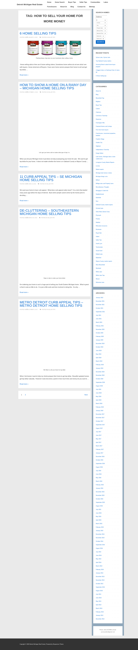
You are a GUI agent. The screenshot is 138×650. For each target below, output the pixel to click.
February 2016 (100, 484)
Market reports (100, 169)
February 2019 (100, 364)
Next (86, 395)
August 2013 (99, 590)
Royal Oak (99, 233)
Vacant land (99, 250)
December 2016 (100, 456)
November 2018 (100, 375)
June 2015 (98, 513)
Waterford (98, 257)
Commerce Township (101, 115)
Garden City (99, 142)
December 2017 (100, 414)
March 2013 (99, 608)
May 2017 (98, 439)
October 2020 (99, 333)
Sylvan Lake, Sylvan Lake (103, 57)
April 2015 (98, 520)
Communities (95, 2)
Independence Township (102, 149)
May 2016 (98, 477)
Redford (98, 222)
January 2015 (99, 530)
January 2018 (99, 410)
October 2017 (99, 421)
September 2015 (100, 502)
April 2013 (98, 604)
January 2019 (99, 368)
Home (49, 2)
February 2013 (100, 612)
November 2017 (100, 417)
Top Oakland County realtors (103, 61)
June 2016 (98, 474)
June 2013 (98, 597)
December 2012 (100, 619)
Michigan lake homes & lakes (104, 173)
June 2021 (98, 318)
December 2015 (100, 491)
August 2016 (99, 467)
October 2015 (99, 499)
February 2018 (100, 407)
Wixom (98, 279)
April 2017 (98, 442)
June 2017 (98, 435)
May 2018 (98, 396)
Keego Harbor (99, 153)
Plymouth (98, 215)
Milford (98, 180)
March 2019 (99, 361)
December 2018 (100, 371)
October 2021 (99, 308)
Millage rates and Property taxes (104, 183)
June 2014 (98, 555)
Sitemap (92, 6)
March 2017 (99, 446)
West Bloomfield (100, 264)
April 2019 (98, 357)
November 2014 (100, 537)
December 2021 (100, 301)
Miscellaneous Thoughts (102, 187)
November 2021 (100, 304)
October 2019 (99, 347)
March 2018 (99, 403)
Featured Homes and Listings (104, 126)
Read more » (24, 75)
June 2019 (98, 350)
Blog (72, 6)
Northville (98, 197)
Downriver (98, 119)
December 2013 (100, 576)
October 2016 (99, 460)
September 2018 (100, 382)
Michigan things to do (101, 176)
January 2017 (99, 453)
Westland (98, 268)
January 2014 (99, 573)
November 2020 (100, 329)
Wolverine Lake (100, 282)
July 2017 (98, 431)
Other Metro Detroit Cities (103, 211)
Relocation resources (101, 226)
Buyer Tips (72, 2)
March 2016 (99, 481)
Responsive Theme (58, 644)
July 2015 (98, 509)
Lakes (106, 2)
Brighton (98, 101)
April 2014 (98, 562)
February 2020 (100, 336)
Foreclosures (52, 6)
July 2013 (98, 594)
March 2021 (99, 322)
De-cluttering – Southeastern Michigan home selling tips (49, 212)
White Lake (99, 271)
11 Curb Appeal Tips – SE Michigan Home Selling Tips (51, 178)
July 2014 (98, 552)
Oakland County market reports (104, 204)
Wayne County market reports (104, 261)
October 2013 (99, 583)
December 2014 (100, 534)
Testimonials (99, 247)
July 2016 (98, 470)
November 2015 (100, 495)
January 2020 (99, 340)
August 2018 (99, 386)
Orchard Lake (99, 208)
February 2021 (100, 326)
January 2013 (99, 615)
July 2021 (98, 315)
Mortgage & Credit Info (102, 190)
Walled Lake (99, 254)
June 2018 (98, 393)
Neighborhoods (100, 194)
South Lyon (99, 243)
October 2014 (99, 541)
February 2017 (100, 449)
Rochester (98, 229)
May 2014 (98, 559)
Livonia (98, 166)
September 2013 (100, 587)
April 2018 (98, 400)
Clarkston (98, 112)
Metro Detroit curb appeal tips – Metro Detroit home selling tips (51, 303)
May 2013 (98, 601)
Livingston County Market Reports (105, 162)
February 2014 (100, 569)
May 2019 (98, 354)
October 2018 (99, 378)
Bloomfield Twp (100, 98)
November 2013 (100, 580)
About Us (63, 6)
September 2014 (100, 544)
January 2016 (99, 488)
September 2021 (100, 311)
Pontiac (98, 219)
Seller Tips (83, 2)
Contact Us (81, 6)
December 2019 (100, 343)
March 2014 (99, 566)
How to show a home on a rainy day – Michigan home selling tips (53, 86)
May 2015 (98, 516)
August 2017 (99, 428)
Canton (98, 108)
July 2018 (98, 389)
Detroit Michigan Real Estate (29, 4)
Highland (98, 146)
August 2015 (99, 506)
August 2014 (99, 548)
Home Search (60, 2)
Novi (97, 201)
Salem (97, 236)
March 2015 (99, 523)
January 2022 (99, 297)
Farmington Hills (100, 122)
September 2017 (100, 424)
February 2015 (100, 527)
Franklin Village (100, 139)
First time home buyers (102, 129)
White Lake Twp (100, 275)
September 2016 (100, 463)
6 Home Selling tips (38, 33)
